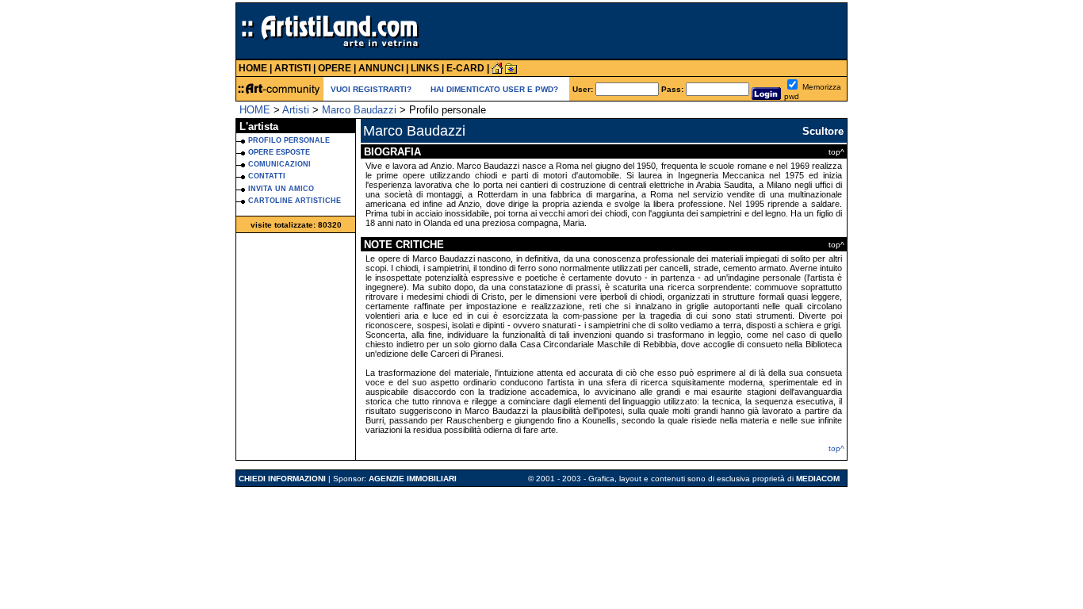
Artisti (295, 110)
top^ (836, 448)
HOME (254, 110)
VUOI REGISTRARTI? (371, 89)
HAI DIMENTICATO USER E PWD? (494, 89)
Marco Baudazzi (359, 110)
